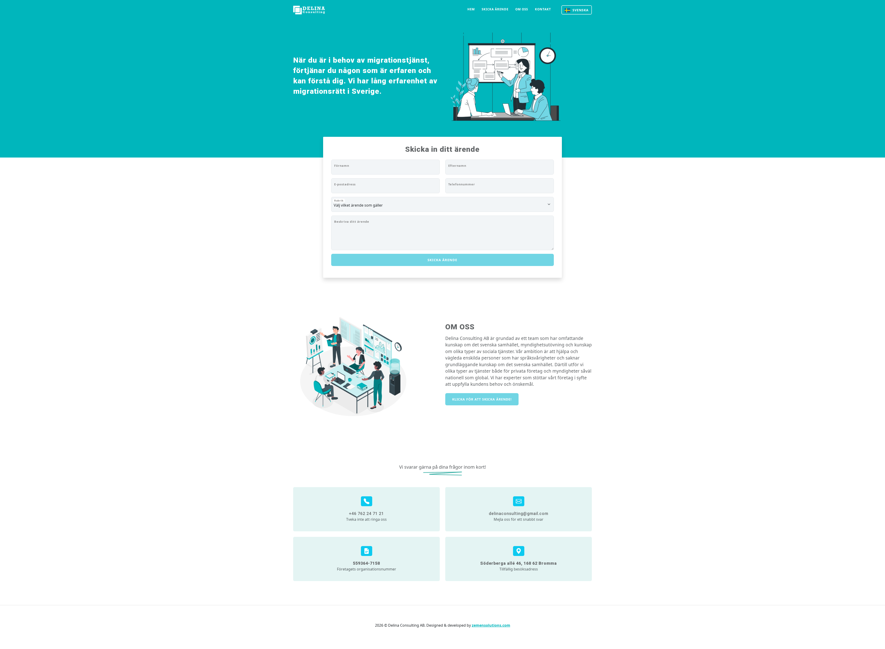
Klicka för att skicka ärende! (482, 399)
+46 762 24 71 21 (366, 513)
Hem (471, 9)
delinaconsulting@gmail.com (518, 513)
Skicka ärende (495, 9)
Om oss (521, 9)
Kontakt (543, 9)
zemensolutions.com (491, 625)
